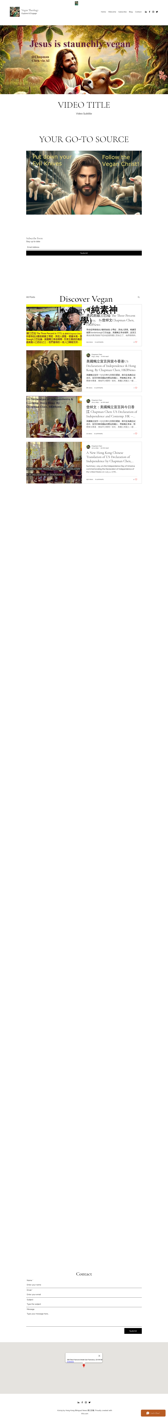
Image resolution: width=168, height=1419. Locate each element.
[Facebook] (149, 12)
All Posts (30, 297)
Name (29, 1280)
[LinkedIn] (146, 12)
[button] (138, 297)
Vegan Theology (30, 10)
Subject (30, 1300)
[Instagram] (153, 12)
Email (29, 1290)
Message (30, 1309)
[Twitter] (157, 12)
